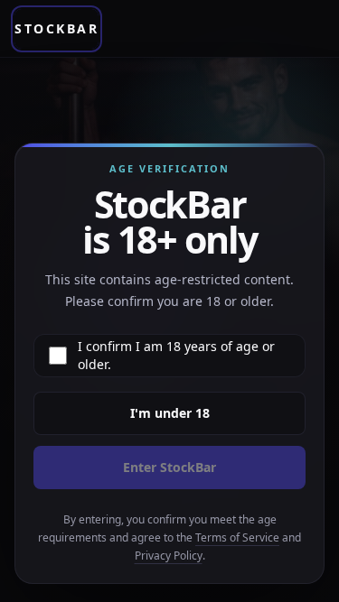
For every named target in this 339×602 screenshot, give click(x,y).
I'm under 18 (170, 412)
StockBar (56, 28)
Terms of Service (237, 537)
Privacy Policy (168, 555)
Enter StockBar (169, 467)
